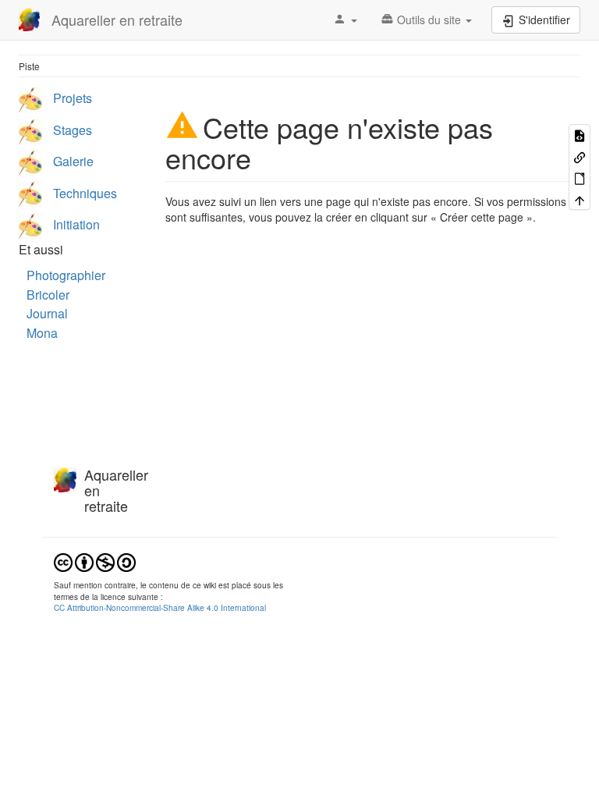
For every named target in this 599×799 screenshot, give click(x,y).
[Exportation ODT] (579, 177)
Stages (72, 130)
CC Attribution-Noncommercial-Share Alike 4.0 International (160, 607)
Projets (72, 98)
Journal (47, 313)
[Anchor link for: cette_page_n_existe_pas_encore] (265, 157)
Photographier (66, 275)
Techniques (85, 193)
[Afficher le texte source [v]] (579, 134)
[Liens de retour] (579, 155)
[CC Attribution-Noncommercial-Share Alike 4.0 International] (95, 561)
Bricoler (48, 295)
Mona (42, 333)
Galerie (73, 161)
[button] (345, 19)
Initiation (76, 224)
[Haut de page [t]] (579, 198)
